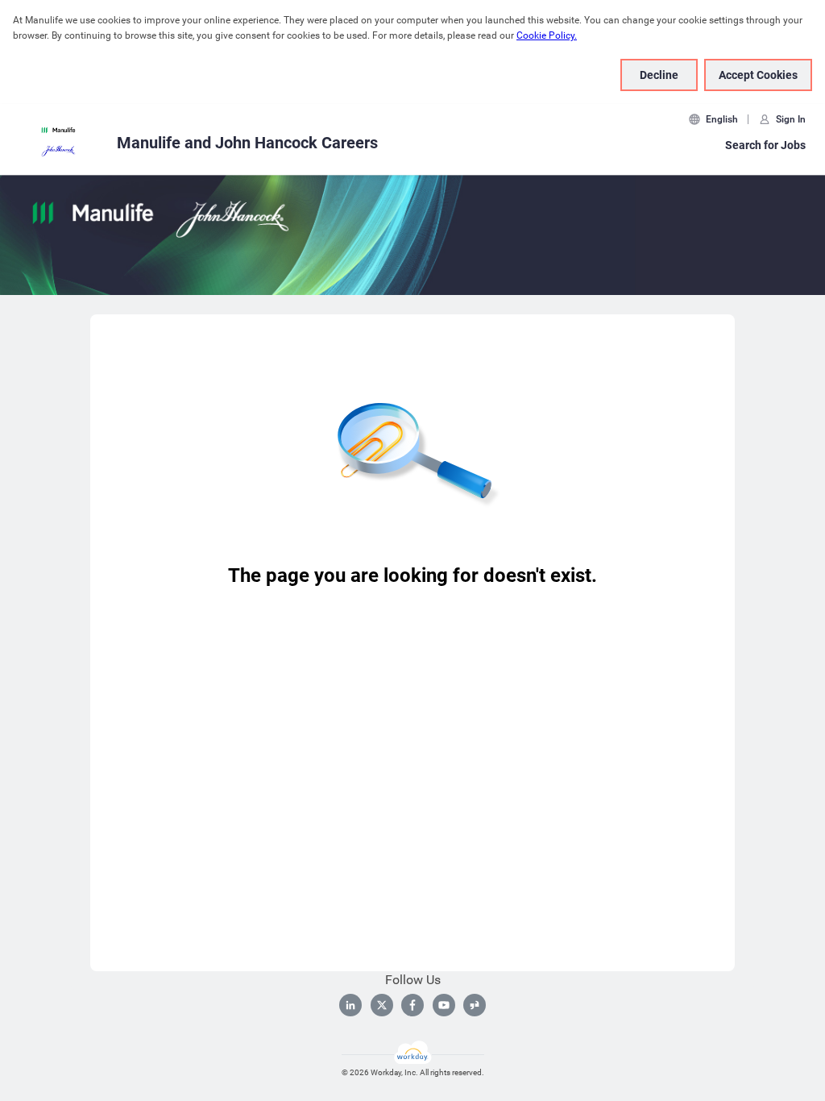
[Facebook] (412, 1005)
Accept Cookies (758, 75)
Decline (659, 75)
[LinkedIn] (350, 1005)
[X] (382, 1005)
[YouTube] (444, 1005)
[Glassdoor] (474, 1005)
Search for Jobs (765, 145)
